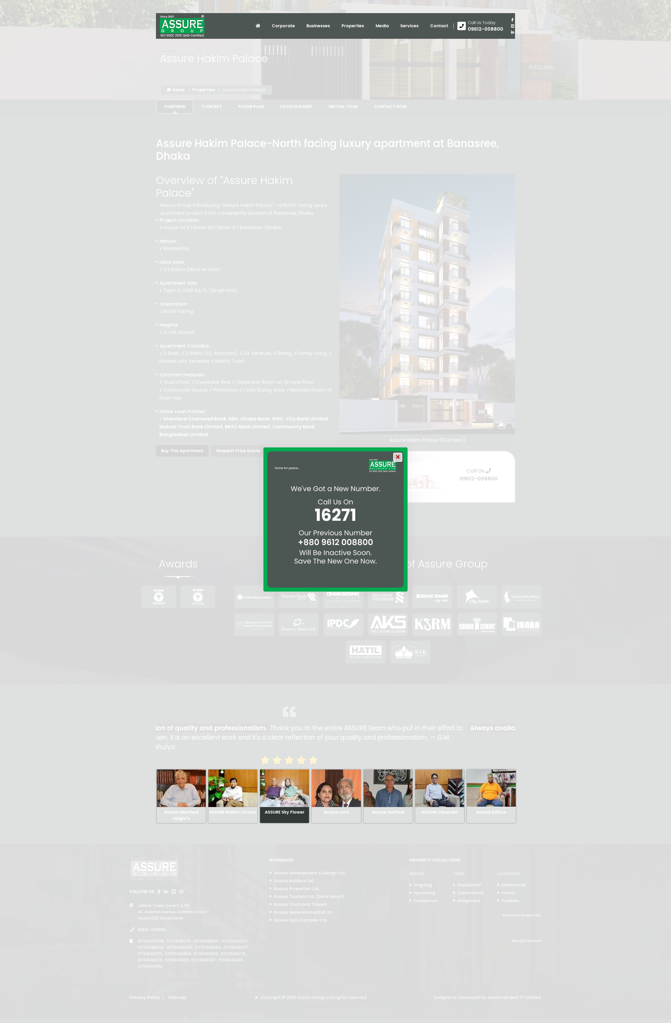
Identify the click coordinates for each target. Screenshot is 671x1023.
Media (382, 26)
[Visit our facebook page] (512, 19)
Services (409, 26)
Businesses (318, 26)
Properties (353, 26)
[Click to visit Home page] (258, 26)
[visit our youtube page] (512, 26)
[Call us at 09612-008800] (480, 26)
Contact (439, 26)
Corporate (283, 26)
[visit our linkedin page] (512, 32)
